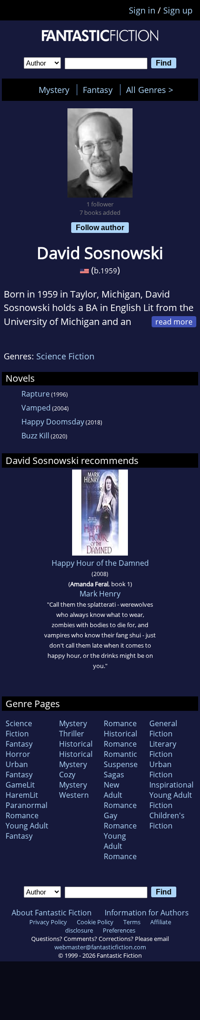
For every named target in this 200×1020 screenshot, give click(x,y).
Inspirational (171, 785)
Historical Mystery (76, 759)
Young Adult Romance (120, 846)
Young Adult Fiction (170, 800)
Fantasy (98, 89)
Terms (131, 922)
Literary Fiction (162, 749)
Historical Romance (120, 739)
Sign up (178, 10)
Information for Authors (147, 912)
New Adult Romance (120, 795)
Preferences (119, 930)
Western (74, 795)
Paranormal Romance (26, 810)
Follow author (100, 227)
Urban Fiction (161, 769)
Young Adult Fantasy (27, 831)
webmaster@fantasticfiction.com (100, 947)
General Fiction (163, 728)
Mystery (54, 89)
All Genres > (152, 89)
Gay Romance (120, 820)
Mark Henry (100, 594)
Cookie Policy (95, 922)
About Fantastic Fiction (52, 912)
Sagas (114, 774)
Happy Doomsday (52, 422)
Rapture (35, 394)
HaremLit (22, 795)
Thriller (71, 734)
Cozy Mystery (73, 779)
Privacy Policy (48, 922)
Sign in (142, 10)
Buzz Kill (35, 436)
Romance (120, 723)
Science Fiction (65, 356)
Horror (18, 754)
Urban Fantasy (19, 769)
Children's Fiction (167, 820)
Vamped (36, 408)
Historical (76, 744)
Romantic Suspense (121, 759)
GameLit (20, 785)
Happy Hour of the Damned (100, 563)
